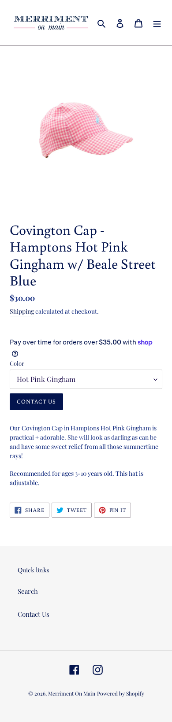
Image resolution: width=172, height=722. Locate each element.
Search (28, 591)
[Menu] (157, 22)
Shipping (22, 311)
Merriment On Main (71, 693)
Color (17, 363)
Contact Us (33, 614)
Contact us (36, 401)
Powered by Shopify (120, 693)
